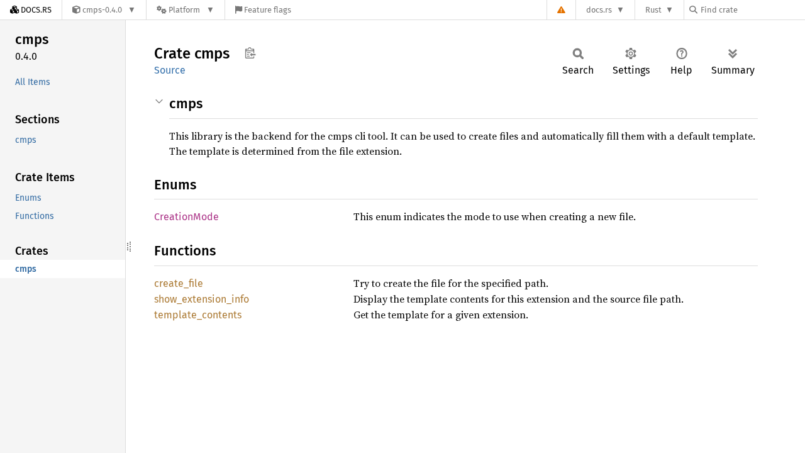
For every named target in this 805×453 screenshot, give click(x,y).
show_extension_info (201, 299)
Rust (653, 9)
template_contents (198, 315)
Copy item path (250, 53)
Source (170, 70)
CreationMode (186, 217)
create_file (178, 283)
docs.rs (599, 9)
